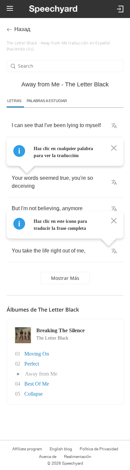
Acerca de (47, 456)
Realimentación (77, 456)
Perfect (31, 364)
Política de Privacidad (99, 449)
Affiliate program (27, 449)
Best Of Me (36, 384)
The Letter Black (52, 338)
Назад (22, 29)
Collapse (33, 394)
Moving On (36, 354)
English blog (61, 449)
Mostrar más (65, 278)
